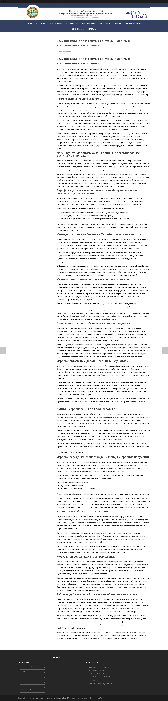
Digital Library (72, 23)
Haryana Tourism (28, 682)
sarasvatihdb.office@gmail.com (100, 683)
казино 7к (71, 78)
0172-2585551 (94, 680)
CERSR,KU (91, 29)
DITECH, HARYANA (97, 698)
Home (29, 23)
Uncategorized (65, 52)
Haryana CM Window (29, 667)
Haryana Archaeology (30, 677)
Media (118, 23)
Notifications (105, 23)
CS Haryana (26, 672)
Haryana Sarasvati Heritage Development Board (50, 698)
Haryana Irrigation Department (28, 688)
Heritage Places (89, 23)
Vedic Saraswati (55, 23)
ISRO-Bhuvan (78, 29)
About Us (40, 23)
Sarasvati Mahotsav (133, 23)
